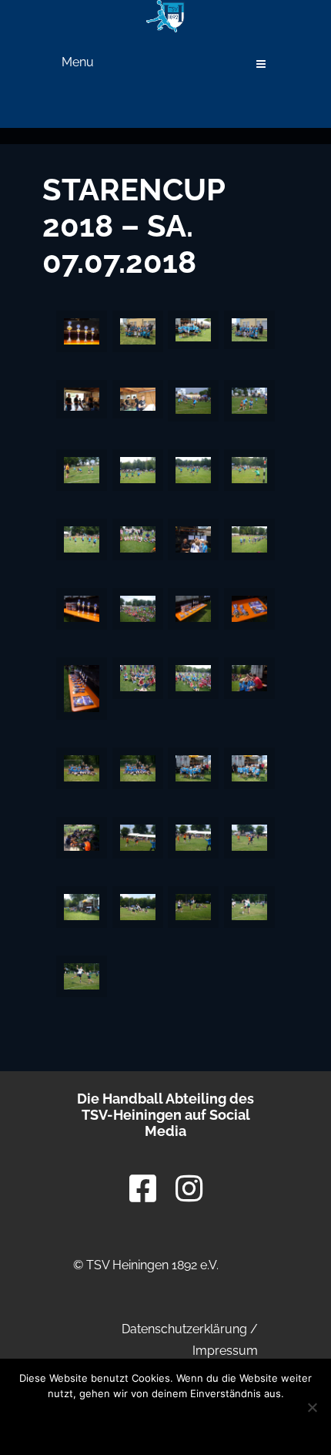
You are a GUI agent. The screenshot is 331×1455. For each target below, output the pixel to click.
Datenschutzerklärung (184, 1329)
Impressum (225, 1350)
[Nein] (311, 1407)
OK (61, 1422)
